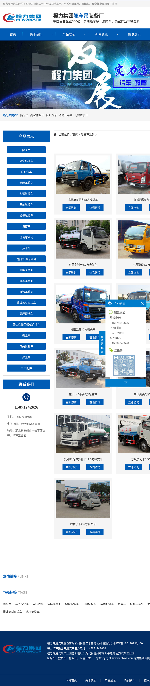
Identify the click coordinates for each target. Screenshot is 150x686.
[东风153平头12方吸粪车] (83, 174)
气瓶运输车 (26, 346)
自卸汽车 (51, 115)
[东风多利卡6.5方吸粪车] (83, 239)
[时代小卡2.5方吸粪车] (83, 499)
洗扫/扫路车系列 (26, 259)
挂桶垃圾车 (26, 215)
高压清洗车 (26, 313)
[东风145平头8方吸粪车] (83, 369)
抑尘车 (26, 357)
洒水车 (26, 248)
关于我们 (36, 34)
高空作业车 (37, 115)
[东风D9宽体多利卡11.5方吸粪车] (83, 434)
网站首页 (71, 680)
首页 (13, 34)
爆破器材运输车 (26, 303)
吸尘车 (26, 335)
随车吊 (24, 115)
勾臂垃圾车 (81, 115)
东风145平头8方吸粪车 (83, 394)
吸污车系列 (26, 292)
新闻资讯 (101, 34)
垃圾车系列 (26, 237)
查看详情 (94, 207)
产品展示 (68, 34)
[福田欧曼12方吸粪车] (83, 304)
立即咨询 (71, 207)
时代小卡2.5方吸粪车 (83, 524)
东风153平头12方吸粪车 (83, 199)
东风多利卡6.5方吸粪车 (83, 264)
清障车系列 (65, 115)
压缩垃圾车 (26, 204)
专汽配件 (26, 368)
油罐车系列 (26, 270)
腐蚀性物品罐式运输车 (26, 324)
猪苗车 (26, 226)
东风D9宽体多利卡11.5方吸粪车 (83, 459)
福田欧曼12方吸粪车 (83, 329)
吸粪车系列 (26, 281)
